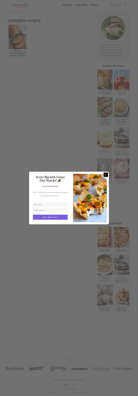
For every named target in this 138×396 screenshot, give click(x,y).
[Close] (106, 175)
